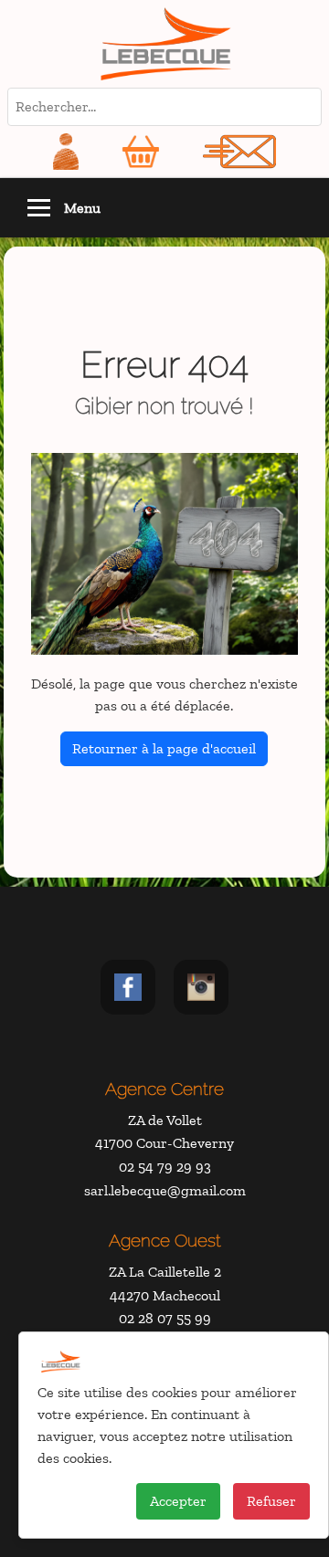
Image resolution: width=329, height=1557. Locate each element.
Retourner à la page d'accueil (164, 748)
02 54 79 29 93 (165, 1166)
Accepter (178, 1501)
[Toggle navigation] (38, 207)
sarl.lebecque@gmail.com (165, 1190)
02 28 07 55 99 (165, 1318)
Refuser (271, 1501)
